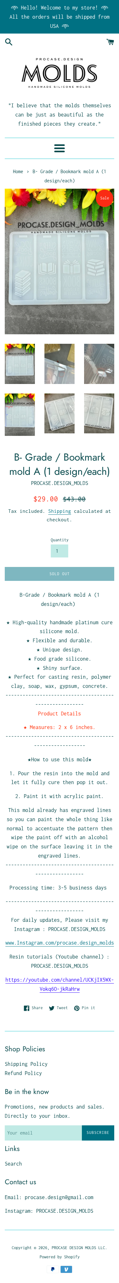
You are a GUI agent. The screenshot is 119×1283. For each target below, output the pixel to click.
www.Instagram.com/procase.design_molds (59, 943)
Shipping (59, 511)
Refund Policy (23, 1073)
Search (13, 1164)
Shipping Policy (26, 1064)
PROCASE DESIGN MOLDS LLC (78, 1247)
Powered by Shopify (60, 1257)
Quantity (60, 540)
